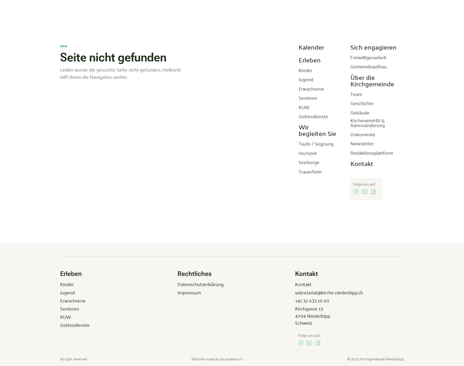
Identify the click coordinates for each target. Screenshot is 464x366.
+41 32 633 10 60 (312, 300)
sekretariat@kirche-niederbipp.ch (329, 292)
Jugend (67, 292)
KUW (65, 316)
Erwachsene (73, 300)
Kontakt (303, 284)
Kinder (67, 284)
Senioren (69, 308)
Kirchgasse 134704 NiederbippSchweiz (312, 315)
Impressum (189, 292)
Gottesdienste (75, 324)
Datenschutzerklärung (200, 284)
